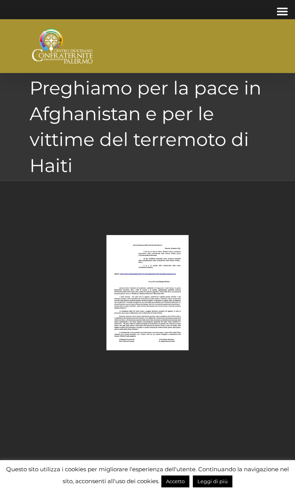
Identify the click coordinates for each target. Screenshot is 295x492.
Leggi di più (212, 481)
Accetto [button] (175, 481)
